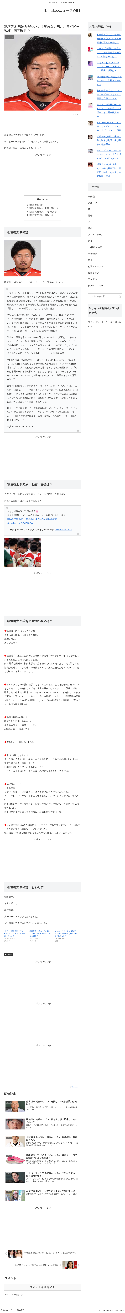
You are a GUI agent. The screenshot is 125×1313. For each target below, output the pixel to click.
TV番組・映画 (95, 247)
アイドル (92, 279)
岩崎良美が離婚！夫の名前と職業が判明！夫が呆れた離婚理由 (109, 140)
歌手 (90, 260)
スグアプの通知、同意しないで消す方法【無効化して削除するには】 (109, 52)
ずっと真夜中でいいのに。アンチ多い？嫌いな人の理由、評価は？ (109, 66)
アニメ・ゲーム (96, 234)
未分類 (91, 196)
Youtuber (92, 254)
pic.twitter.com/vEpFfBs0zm (20, 523)
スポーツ (10, 955)
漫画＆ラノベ (94, 273)
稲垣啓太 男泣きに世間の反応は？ (44, 211)
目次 (39, 199)
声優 (90, 241)
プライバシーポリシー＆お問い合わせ (104, 324)
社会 (90, 215)
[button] (120, 297)
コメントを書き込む (42, 1287)
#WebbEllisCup (38, 519)
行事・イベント (96, 266)
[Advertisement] (42, 123)
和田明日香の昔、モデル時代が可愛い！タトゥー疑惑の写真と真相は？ (109, 38)
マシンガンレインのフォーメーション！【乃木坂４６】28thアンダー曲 (109, 154)
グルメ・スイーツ (97, 285)
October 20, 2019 (63, 529)
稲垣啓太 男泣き (36, 205)
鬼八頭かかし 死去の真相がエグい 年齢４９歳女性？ (109, 80)
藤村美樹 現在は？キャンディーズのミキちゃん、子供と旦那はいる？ (109, 94)
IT (89, 209)
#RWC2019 (12, 519)
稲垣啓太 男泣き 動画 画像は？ (44, 208)
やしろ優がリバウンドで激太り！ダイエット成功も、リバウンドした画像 (109, 126)
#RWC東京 (51, 519)
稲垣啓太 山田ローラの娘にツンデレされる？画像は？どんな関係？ (41, 933)
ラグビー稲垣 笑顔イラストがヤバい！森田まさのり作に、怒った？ (14, 933)
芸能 (90, 228)
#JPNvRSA (24, 519)
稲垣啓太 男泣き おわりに (41, 215)
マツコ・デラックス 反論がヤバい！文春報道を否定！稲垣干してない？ (66, 933)
